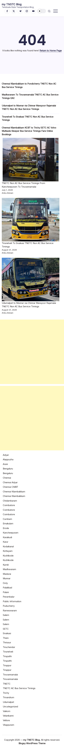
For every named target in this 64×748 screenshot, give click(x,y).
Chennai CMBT (10, 486)
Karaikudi (7, 537)
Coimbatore (9, 505)
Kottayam (8, 551)
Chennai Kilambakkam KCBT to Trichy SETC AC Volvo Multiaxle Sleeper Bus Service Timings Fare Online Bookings (29, 131)
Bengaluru (8, 468)
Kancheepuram (10, 532)
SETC (6, 628)
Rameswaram (10, 610)
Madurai (7, 573)
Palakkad (7, 587)
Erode (6, 528)
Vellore (6, 720)
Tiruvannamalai (10, 674)
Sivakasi (7, 633)
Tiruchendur (9, 647)
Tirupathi (7, 656)
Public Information (12, 601)
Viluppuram (8, 724)
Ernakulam (8, 523)
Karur (5, 541)
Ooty (5, 583)
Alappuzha (8, 459)
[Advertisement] (32, 352)
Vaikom (6, 711)
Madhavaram (9, 569)
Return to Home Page (51, 50)
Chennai (7, 477)
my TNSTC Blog (12, 4)
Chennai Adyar (10, 482)
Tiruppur (7, 665)
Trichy (6, 692)
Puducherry (9, 605)
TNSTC (6, 683)
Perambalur (8, 596)
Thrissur (7, 642)
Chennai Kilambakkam (14, 491)
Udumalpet (8, 702)
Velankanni (8, 715)
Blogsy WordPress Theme (32, 743)
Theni (5, 638)
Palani (6, 592)
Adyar (6, 455)
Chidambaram (10, 500)
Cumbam (7, 519)
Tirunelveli (8, 651)
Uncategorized (10, 706)
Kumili (6, 564)
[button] (41, 11)
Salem (6, 615)
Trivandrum (8, 697)
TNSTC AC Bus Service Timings (19, 688)
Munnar (6, 578)
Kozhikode (8, 555)
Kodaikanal (8, 546)
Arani (5, 464)
